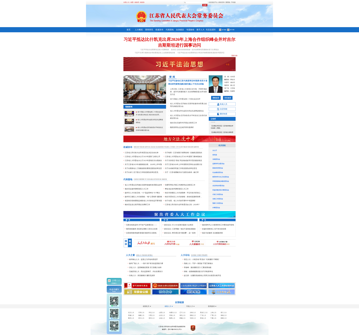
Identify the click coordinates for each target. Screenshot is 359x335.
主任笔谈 (193, 255)
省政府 (136, 2)
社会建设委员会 (218, 172)
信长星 (232, 76)
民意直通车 (211, 30)
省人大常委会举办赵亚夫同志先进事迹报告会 (139, 102)
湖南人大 (193, 315)
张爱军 (226, 82)
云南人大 (162, 318)
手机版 (233, 2)
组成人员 (223, 104)
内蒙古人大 (173, 312)
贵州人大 (152, 318)
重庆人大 (131, 318)
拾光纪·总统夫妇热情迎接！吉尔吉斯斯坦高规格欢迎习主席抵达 (195, 50)
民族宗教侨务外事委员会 (221, 190)
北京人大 (131, 312)
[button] (164, 89)
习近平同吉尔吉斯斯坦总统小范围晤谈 (154, 50)
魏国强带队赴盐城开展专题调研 (182, 127)
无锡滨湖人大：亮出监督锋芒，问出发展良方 (146, 271)
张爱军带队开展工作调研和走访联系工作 (180, 185)
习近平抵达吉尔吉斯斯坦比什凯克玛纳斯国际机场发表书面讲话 (200, 53)
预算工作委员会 (218, 203)
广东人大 (203, 315)
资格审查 (164, 179)
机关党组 (222, 145)
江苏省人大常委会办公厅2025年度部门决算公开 (142, 156)
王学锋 (232, 88)
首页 (129, 30)
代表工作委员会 (218, 194)
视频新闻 (128, 107)
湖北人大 (182, 315)
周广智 (226, 88)
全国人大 (126, 2)
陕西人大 (172, 318)
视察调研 (141, 179)
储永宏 (232, 82)
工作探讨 (199, 255)
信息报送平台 (213, 2)
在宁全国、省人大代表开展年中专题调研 (180, 201)
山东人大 (162, 315)
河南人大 (172, 315)
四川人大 (141, 318)
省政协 (142, 2)
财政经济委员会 (218, 168)
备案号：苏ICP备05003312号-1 (172, 329)
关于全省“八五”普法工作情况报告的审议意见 (141, 172)
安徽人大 (131, 315)
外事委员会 (216, 207)
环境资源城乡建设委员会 (221, 181)
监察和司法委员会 (218, 163)
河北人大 (152, 312)
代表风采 (136, 179)
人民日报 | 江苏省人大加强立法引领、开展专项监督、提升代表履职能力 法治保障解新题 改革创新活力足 (188, 91)
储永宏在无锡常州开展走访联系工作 (183, 123)
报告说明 (190, 147)
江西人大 (152, 315)
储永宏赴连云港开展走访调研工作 (137, 204)
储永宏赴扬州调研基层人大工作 (136, 189)
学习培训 (147, 179)
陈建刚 (232, 91)
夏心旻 (232, 85)
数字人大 (200, 30)
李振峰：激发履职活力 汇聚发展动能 (197, 267)
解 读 (128, 220)
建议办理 (153, 179)
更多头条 (234, 55)
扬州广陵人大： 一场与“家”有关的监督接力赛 (146, 263)
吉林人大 (193, 312)
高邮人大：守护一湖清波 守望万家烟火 (198, 263)
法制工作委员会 (218, 199)
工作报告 (172, 147)
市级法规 (141, 147)
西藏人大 (182, 318)
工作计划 (178, 147)
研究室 (215, 155)
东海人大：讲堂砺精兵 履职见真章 (142, 275)
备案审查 (196, 147)
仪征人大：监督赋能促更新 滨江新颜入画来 (145, 267)
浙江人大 (224, 312)
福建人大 (141, 315)
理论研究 (204, 255)
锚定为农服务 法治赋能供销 (212, 233)
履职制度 (223, 114)
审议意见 (166, 147)
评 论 (204, 220)
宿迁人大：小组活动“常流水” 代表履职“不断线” (201, 259)
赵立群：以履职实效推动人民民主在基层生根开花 (202, 275)
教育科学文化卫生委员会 (221, 177)
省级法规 (136, 147)
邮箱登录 (222, 2)
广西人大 (213, 315)
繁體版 (228, 2)
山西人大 (162, 312)
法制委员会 (216, 159)
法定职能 (223, 109)
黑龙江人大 (204, 312)
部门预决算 (184, 147)
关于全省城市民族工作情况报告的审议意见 (181, 168)
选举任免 (147, 147)
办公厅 (215, 150)
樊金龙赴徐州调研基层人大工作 (177, 189)
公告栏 (213, 119)
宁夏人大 (213, 318)
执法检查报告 (160, 147)
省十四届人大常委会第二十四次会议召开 (185, 99)
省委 (131, 2)
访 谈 (166, 220)
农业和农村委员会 (218, 185)
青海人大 (203, 318)
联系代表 (158, 179)
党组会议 (216, 98)
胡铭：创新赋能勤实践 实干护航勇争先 (198, 271)
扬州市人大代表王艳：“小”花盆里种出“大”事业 (142, 193)
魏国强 (226, 85)
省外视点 (150, 255)
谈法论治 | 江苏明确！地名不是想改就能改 (180, 229)
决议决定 (153, 147)
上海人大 (213, 312)
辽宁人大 (182, 312)
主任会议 (227, 98)
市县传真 (144, 255)
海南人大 (224, 315)
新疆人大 (224, 318)
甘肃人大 (193, 318)
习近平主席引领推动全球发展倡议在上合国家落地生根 (155, 53)
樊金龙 (232, 79)
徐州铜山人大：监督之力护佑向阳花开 (143, 259)
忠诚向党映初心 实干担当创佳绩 (214, 229)
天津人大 (141, 312)
